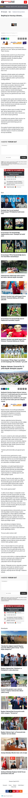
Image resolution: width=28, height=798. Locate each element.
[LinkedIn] (6, 38)
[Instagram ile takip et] (17, 791)
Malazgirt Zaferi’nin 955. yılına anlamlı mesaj (16, 6)
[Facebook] (2, 38)
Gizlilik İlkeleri (21, 785)
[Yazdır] (19, 38)
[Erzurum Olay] (8, 2)
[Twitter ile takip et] (10, 791)
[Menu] (25, 2)
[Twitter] (4, 38)
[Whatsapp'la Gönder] (8, 38)
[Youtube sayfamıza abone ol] (14, 791)
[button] (21, 38)
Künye (10, 785)
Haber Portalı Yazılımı (8, 795)
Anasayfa (5, 11)
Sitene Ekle (13, 786)
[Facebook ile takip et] (7, 791)
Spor (10, 11)
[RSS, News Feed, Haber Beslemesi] (20, 791)
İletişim (14, 785)
